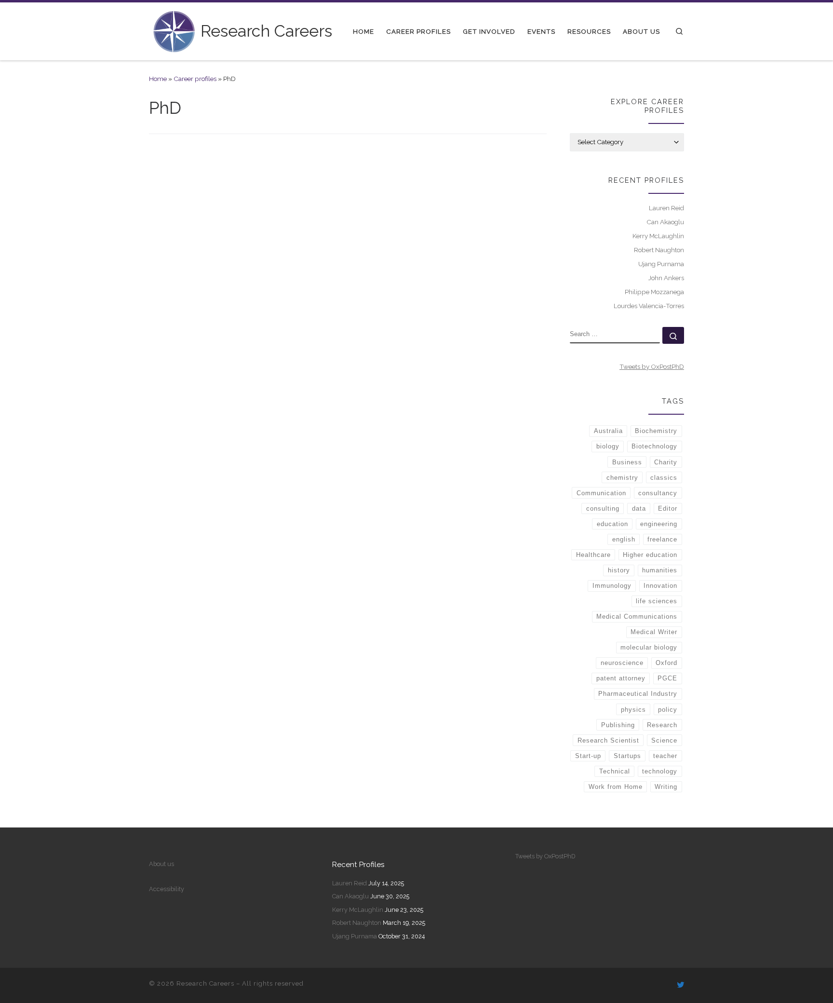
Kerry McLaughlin (658, 236)
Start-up (588, 755)
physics (633, 709)
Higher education (650, 554)
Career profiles (195, 78)
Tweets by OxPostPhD (651, 366)
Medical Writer (654, 632)
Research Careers (205, 983)
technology (659, 771)
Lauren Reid (666, 208)
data (639, 508)
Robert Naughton (659, 250)
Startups (627, 755)
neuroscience (622, 662)
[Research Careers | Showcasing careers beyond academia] (173, 30)
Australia (608, 430)
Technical (614, 771)
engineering (658, 524)
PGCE (667, 678)
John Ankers (666, 278)
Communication (601, 493)
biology (607, 446)
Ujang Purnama (661, 264)
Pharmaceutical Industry (637, 693)
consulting (602, 508)
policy (667, 709)
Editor (667, 508)
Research (662, 725)
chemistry (622, 477)
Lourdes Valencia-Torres (649, 306)
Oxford (666, 662)
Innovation (660, 585)
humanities (659, 570)
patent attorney (620, 678)
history (619, 570)
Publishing (618, 725)
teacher (665, 755)
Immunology (611, 585)
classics (663, 477)
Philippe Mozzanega (654, 292)
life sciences (656, 601)
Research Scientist (608, 740)
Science (664, 740)
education (612, 524)
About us (161, 863)
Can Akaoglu (665, 222)
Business (627, 462)
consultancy (657, 493)
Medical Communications (636, 616)
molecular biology (648, 647)
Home (158, 78)
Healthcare (593, 554)
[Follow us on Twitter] (680, 985)
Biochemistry (656, 430)
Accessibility (166, 889)
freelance (662, 539)
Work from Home (616, 786)
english (623, 539)
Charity (665, 462)
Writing (666, 786)
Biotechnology (654, 446)
